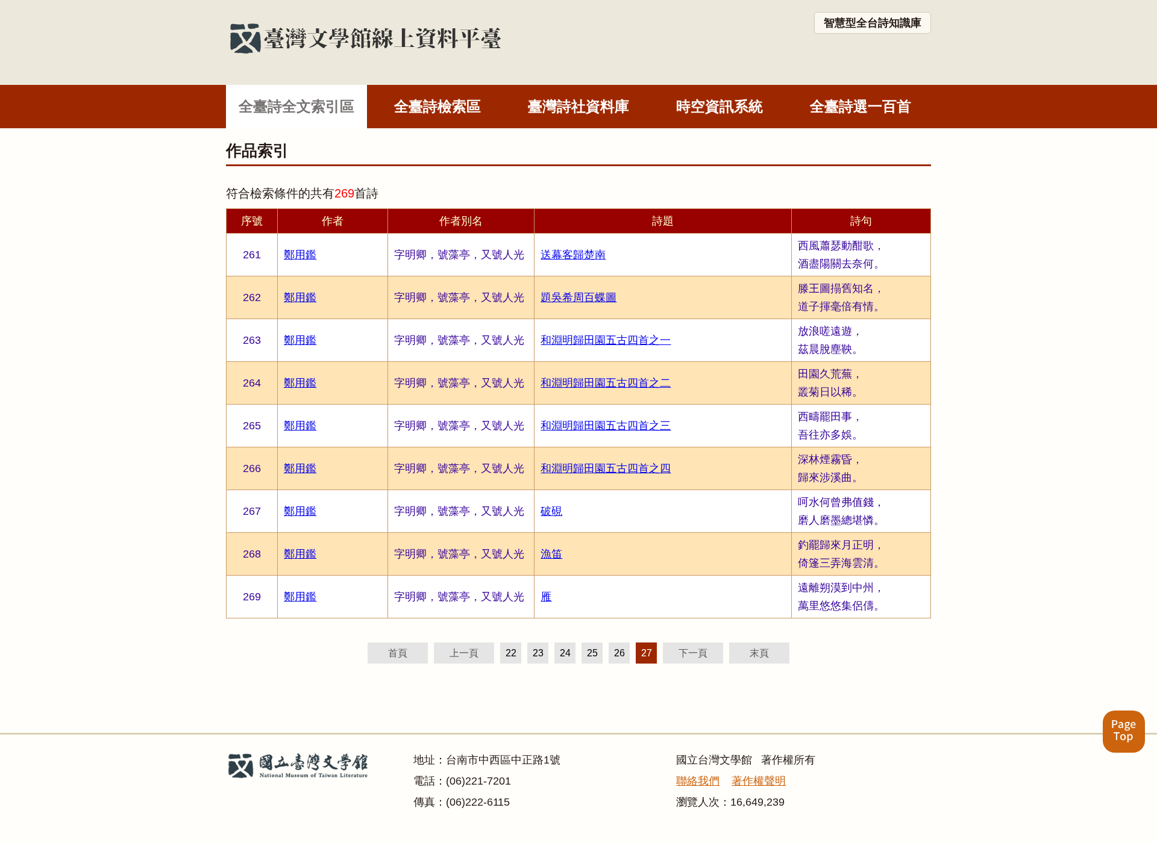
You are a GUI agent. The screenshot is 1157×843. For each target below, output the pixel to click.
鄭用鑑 (300, 255)
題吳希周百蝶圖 (578, 297)
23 (538, 653)
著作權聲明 (759, 781)
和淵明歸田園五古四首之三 (606, 426)
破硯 (551, 511)
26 (619, 653)
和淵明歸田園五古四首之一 (606, 340)
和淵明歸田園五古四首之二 (606, 383)
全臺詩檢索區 (437, 106)
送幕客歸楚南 (573, 255)
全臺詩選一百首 (860, 106)
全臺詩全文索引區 (296, 106)
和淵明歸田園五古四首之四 (606, 468)
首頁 (397, 653)
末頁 (759, 653)
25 (592, 653)
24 (565, 653)
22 (511, 653)
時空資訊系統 (719, 106)
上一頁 (464, 653)
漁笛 (551, 554)
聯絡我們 (698, 781)
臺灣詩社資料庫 (578, 106)
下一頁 (693, 653)
